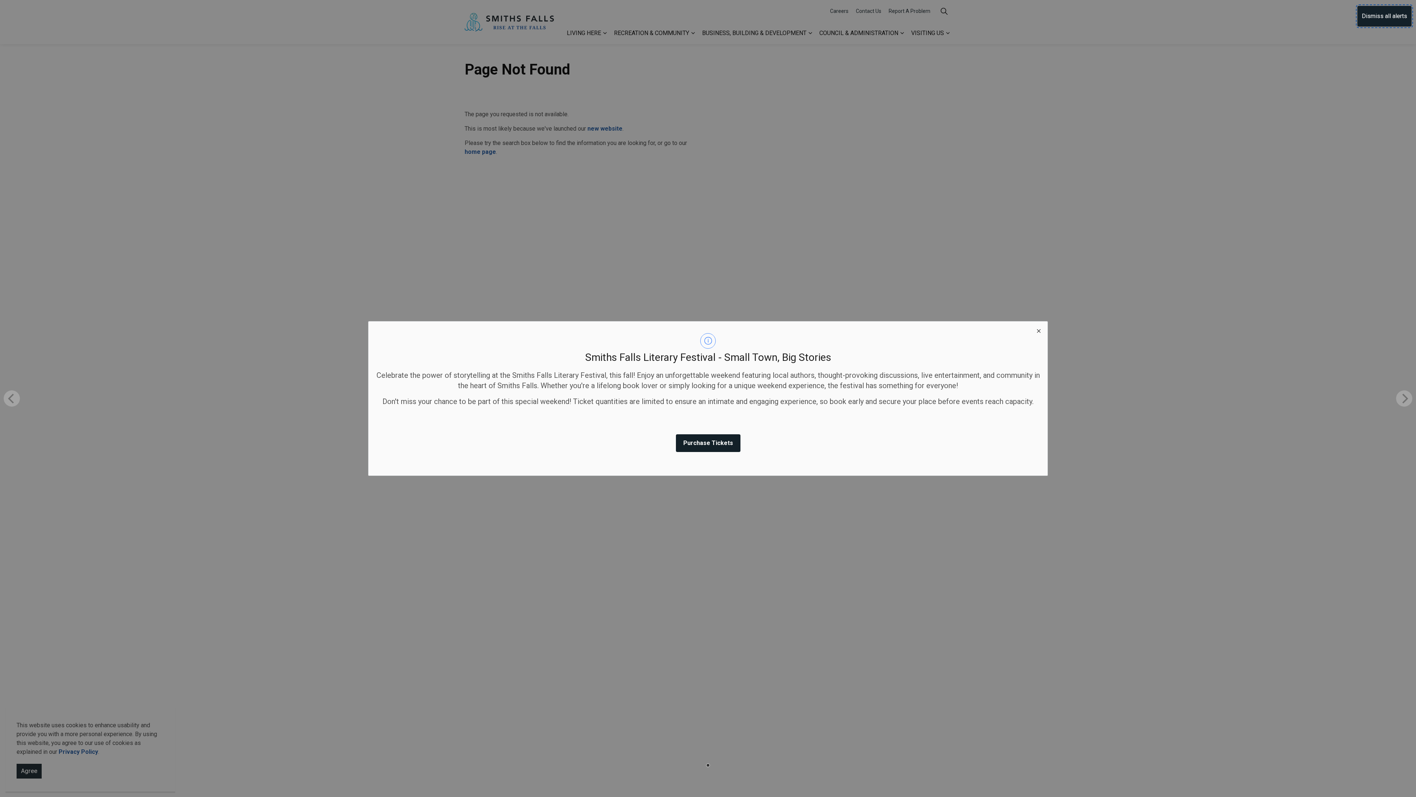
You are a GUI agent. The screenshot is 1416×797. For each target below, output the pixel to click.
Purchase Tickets (708, 442)
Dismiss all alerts (1384, 16)
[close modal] (1039, 330)
